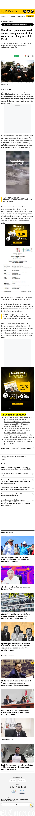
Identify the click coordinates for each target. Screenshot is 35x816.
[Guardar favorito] (28, 56)
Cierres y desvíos (20, 16)
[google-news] (25, 787)
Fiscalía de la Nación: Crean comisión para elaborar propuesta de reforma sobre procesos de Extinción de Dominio (16, 616)
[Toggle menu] (2, 11)
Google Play (21, 780)
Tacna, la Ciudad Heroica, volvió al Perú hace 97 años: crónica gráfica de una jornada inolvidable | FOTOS (15, 488)
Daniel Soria (15, 448)
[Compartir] (32, 56)
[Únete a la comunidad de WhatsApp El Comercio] (17, 56)
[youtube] (19, 787)
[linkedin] (22, 787)
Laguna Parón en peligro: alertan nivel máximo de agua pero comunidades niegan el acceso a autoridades (16, 468)
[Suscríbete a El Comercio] (28, 11)
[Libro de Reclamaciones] (22, 791)
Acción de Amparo (26, 448)
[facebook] (10, 787)
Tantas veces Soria (7, 740)
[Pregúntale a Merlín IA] (32, 805)
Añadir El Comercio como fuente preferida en (17, 24)
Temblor (13, 16)
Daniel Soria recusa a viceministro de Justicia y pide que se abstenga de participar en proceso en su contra (17, 767)
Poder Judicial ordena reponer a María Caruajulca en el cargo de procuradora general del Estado (15, 712)
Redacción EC (7, 90)
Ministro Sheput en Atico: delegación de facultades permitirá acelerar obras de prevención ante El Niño (15, 559)
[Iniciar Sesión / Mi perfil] (32, 11)
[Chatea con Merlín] (24, 11)
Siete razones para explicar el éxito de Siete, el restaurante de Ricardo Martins (13, 494)
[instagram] (16, 787)
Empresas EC (30, 16)
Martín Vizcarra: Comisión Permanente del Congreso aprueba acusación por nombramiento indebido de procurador (16, 683)
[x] (13, 787)
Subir (16, 804)
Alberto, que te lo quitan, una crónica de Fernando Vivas (14, 474)
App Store (13, 780)
